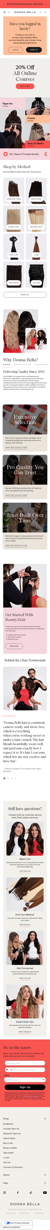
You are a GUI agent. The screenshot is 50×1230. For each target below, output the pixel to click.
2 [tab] (8, 778)
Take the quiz (25, 925)
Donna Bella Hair (20, 1209)
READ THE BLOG (25, 1032)
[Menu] (4, 12)
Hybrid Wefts (9, 1138)
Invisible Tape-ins (11, 1129)
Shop (33, 4)
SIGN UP (34, 50)
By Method (8, 1124)
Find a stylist (25, 978)
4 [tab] (15, 778)
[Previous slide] (4, 4)
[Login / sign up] (40, 12)
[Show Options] (43, 1079)
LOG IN (15, 50)
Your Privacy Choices (19, 1223)
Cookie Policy (39, 1213)
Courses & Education (13, 1167)
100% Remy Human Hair (22, 365)
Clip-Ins (6, 1162)
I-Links (6, 1157)
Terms (40, 4)
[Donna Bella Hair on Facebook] (17, 1192)
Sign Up (25, 1087)
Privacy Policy (28, 1096)
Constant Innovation (41, 365)
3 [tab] (12, 778)
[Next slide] (46, 4)
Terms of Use (11, 1213)
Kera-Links (8, 1143)
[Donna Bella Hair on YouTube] (45, 1192)
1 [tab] (4, 778)
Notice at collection (11, 1227)
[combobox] (9, 1069)
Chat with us (25, 871)
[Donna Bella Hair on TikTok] (31, 1192)
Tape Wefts (8, 1153)
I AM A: (6, 1075)
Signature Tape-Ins (12, 1133)
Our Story (6, 365)
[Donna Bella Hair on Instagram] (4, 1192)
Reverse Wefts (10, 1148)
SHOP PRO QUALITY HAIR (16, 447)
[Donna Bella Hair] (25, 1204)
